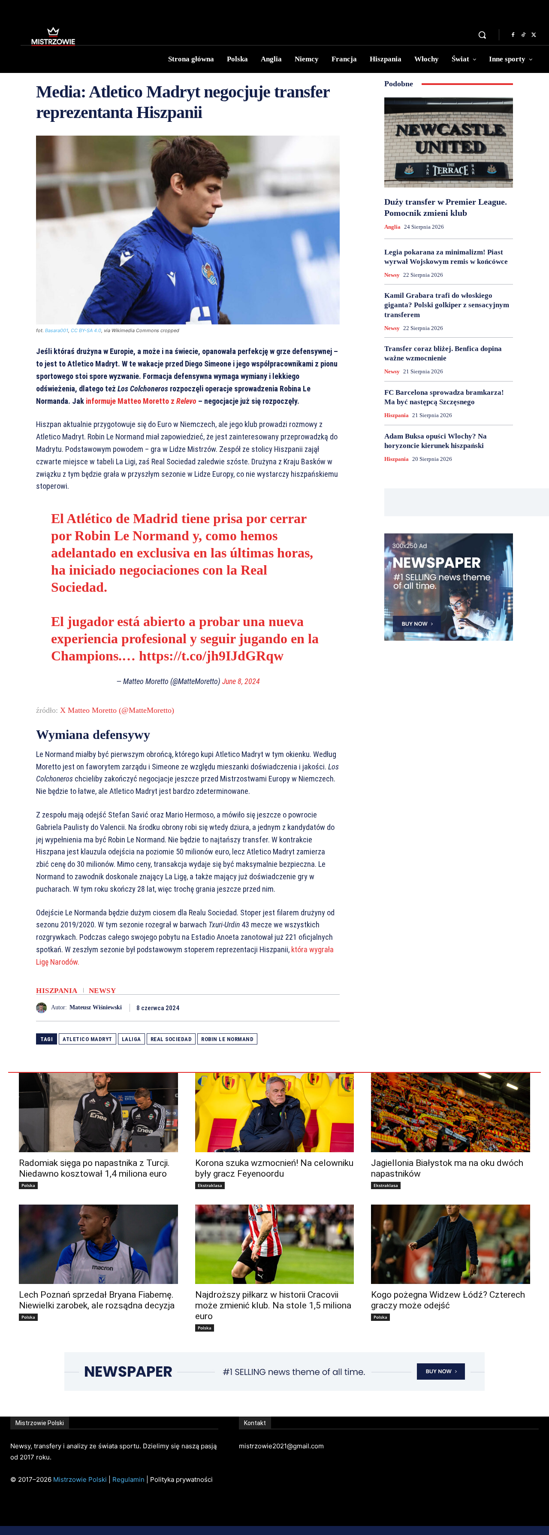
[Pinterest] (311, 1007)
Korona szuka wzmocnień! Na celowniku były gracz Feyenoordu (274, 1168)
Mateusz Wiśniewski (95, 1007)
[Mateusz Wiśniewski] (43, 1007)
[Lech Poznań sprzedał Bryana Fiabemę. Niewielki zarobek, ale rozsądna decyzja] (98, 1244)
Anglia (392, 227)
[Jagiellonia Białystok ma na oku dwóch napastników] (450, 1112)
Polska (28, 1185)
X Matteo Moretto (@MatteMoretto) (117, 710)
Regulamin (128, 1479)
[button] (482, 34)
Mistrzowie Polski (80, 1479)
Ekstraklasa (210, 1185)
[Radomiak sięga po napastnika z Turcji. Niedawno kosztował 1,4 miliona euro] (98, 1112)
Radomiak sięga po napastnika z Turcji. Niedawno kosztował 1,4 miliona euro (94, 1168)
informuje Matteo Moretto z (141, 401)
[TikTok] (523, 35)
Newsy (102, 990)
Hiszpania (57, 990)
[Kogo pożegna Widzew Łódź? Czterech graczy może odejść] (450, 1244)
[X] (533, 35)
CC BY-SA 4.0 (86, 330)
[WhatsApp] (331, 1007)
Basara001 (56, 330)
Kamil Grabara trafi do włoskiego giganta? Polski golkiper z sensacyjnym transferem (446, 304)
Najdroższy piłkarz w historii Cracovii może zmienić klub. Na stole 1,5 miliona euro (273, 1305)
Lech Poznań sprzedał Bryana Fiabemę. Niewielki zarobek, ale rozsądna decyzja (97, 1300)
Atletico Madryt (87, 1039)
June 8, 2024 (241, 681)
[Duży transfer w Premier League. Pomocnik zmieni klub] (448, 142)
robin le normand (227, 1039)
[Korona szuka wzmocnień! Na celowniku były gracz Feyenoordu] (274, 1112)
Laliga (131, 1039)
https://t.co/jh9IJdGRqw (211, 655)
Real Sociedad (171, 1039)
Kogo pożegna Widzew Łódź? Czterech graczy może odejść (448, 1300)
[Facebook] (513, 35)
